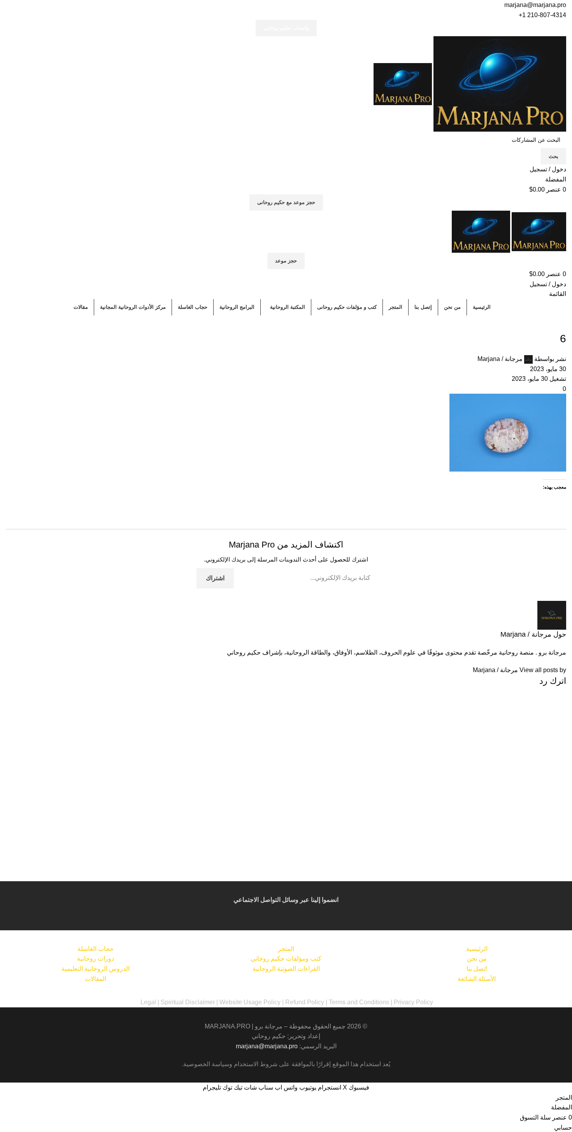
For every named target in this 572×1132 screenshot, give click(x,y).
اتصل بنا (477, 968)
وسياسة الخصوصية (207, 1064)
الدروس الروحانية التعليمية (95, 968)
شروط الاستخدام (255, 1064)
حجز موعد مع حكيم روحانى (286, 202)
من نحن (477, 958)
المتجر (286, 948)
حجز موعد (286, 261)
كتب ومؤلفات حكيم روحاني (286, 958)
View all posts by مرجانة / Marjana (519, 670)
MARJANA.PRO (227, 1026)
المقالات (95, 978)
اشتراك (215, 578)
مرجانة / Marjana (500, 359)
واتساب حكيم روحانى (286, 28)
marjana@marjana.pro (535, 5)
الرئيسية (477, 948)
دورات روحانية (95, 958)
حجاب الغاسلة (95, 948)
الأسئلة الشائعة (477, 978)
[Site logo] (499, 83)
